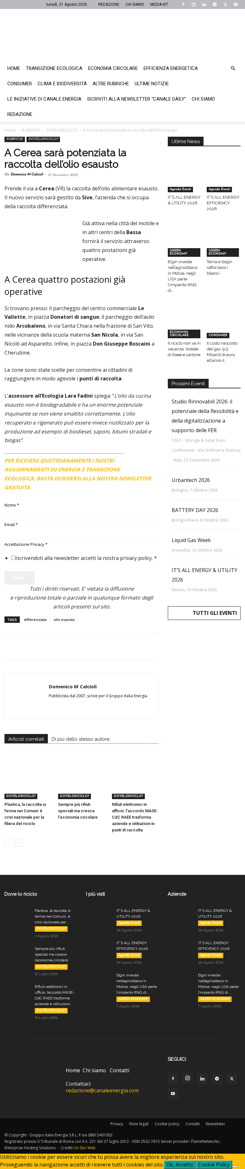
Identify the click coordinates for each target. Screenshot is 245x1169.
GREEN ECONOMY (178, 252)
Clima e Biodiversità (62, 84)
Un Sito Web (85, 1147)
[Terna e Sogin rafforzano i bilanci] (224, 244)
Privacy (116, 1124)
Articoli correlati (26, 739)
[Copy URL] (99, 647)
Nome (11, 505)
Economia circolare (113, 68)
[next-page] (19, 843)
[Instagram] (193, 4)
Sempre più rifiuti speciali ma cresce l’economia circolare (78, 811)
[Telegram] (214, 4)
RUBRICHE (31, 130)
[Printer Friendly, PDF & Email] (141, 458)
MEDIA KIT (159, 4)
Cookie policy (167, 1124)
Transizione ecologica (54, 68)
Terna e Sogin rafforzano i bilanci (219, 267)
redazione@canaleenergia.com (102, 1090)
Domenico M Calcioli (27, 174)
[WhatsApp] (54, 647)
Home (13, 68)
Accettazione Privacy (26, 544)
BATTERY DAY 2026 (195, 510)
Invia (19, 578)
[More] (114, 647)
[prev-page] (8, 843)
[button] (233, 68)
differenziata (35, 619)
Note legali (139, 1124)
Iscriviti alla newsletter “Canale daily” (136, 99)
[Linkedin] (204, 4)
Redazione (19, 114)
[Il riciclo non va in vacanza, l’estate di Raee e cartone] (185, 326)
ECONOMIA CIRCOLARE (179, 333)
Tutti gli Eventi (215, 612)
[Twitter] (225, 4)
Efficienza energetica (171, 68)
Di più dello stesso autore (80, 739)
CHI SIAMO (134, 4)
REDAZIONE (108, 4)
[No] (234, 1166)
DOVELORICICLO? (61, 130)
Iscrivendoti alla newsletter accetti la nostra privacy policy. (86, 558)
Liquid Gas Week (191, 540)
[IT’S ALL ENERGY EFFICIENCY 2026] (224, 180)
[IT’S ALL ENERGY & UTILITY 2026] (185, 180)
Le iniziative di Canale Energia (44, 99)
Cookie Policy (214, 1164)
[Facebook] (183, 4)
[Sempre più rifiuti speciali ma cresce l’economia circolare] (81, 783)
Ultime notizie (152, 84)
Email (11, 524)
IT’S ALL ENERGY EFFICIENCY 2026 (223, 203)
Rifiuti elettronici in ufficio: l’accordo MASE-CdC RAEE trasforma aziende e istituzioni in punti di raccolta (135, 817)
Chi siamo (203, 99)
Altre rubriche (111, 84)
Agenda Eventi (180, 189)
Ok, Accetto (179, 1164)
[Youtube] (236, 4)
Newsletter (215, 1124)
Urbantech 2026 (191, 480)
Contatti (119, 1070)
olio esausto (64, 619)
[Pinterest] (40, 647)
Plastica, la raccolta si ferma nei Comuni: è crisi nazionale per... (53, 916)
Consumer (19, 84)
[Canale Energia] (122, 35)
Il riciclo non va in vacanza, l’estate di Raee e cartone (184, 349)
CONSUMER (218, 335)
